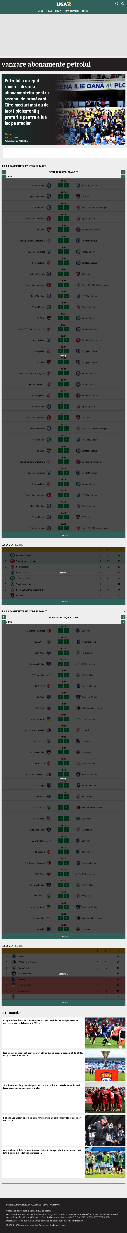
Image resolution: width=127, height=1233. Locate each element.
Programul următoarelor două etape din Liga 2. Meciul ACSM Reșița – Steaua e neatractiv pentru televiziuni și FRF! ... (40, 1022)
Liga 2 (40, 11)
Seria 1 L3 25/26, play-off (63, 172)
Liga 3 (49, 11)
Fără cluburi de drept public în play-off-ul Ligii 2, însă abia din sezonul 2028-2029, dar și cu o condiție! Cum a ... (43, 1054)
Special (86, 11)
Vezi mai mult (63, 535)
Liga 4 (58, 11)
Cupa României (71, 11)
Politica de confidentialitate (23, 1205)
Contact (55, 1205)
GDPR (45, 1205)
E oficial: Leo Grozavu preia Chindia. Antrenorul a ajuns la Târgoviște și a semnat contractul (42, 1119)
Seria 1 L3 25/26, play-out (63, 617)
